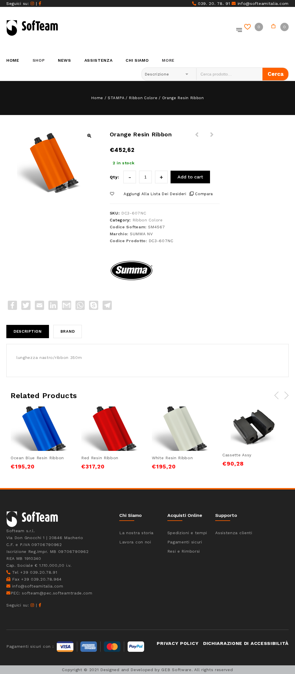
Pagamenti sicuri (184, 542)
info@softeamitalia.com (262, 3)
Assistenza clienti (233, 532)
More (168, 60)
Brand (67, 331)
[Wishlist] (248, 27)
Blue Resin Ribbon (197, 138)
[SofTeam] (32, 28)
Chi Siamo (137, 60)
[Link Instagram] (32, 605)
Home (12, 60)
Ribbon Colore (143, 98)
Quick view (61, 417)
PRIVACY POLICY (177, 643)
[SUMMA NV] (131, 269)
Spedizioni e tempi (187, 532)
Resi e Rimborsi (183, 551)
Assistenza (98, 60)
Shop (39, 60)
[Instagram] (32, 3)
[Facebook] (40, 3)
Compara (204, 194)
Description (28, 331)
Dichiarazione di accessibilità (246, 643)
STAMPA (116, 98)
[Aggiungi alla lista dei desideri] (35, 417)
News (64, 60)
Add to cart (190, 177)
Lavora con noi (135, 542)
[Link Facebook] (40, 605)
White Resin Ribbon (212, 138)
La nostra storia (136, 532)
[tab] (29, 331)
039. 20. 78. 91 (213, 3)
